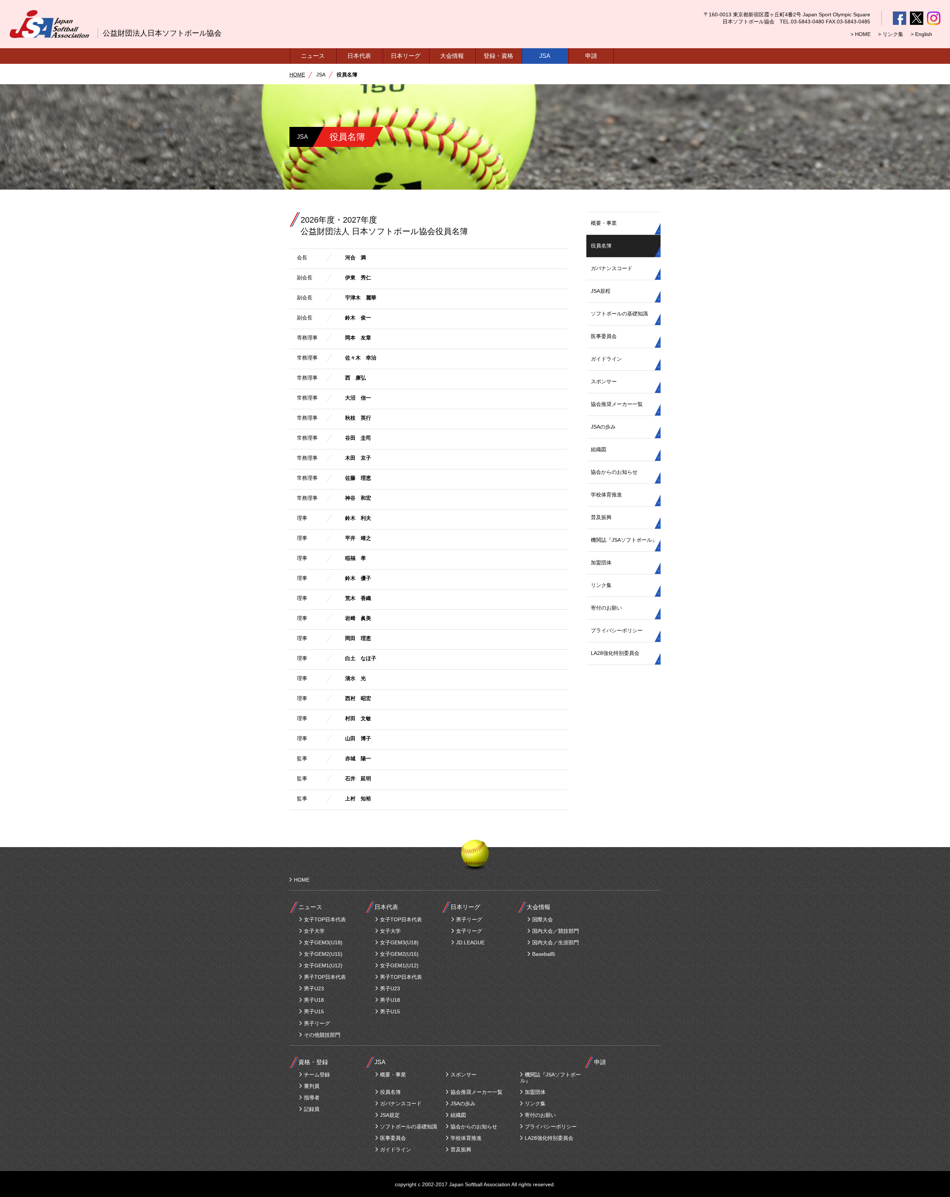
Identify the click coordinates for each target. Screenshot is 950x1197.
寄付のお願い (606, 608)
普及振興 (601, 517)
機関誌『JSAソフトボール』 (624, 540)
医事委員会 (604, 336)
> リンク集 (890, 34)
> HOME (861, 34)
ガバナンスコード (611, 268)
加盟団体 (601, 562)
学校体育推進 (606, 495)
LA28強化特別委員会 (615, 653)
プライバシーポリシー (617, 630)
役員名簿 (601, 246)
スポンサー (604, 381)
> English (921, 34)
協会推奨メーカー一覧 (617, 404)
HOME (297, 75)
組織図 (598, 449)
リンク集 (601, 585)
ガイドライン (606, 359)
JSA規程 (600, 291)
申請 (591, 56)
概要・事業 (604, 223)
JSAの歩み (603, 427)
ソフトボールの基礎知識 (619, 314)
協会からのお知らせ (614, 472)
